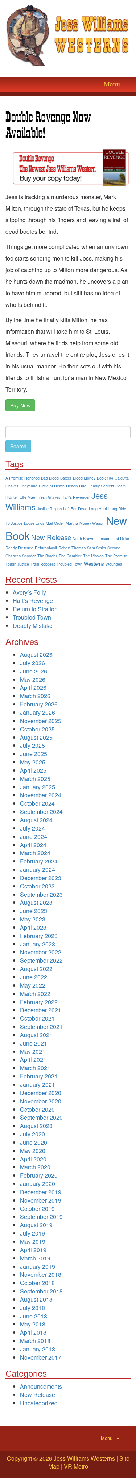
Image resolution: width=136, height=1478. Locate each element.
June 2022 (33, 977)
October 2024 (37, 803)
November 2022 (40, 952)
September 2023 (41, 894)
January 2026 (37, 712)
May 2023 (32, 919)
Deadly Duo (76, 486)
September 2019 (41, 1216)
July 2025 (32, 745)
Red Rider (120, 538)
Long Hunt (98, 508)
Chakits (11, 486)
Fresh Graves (48, 497)
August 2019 (36, 1225)
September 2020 (41, 1117)
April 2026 (33, 687)
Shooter (29, 555)
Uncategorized (39, 1403)
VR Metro (76, 1466)
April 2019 (33, 1250)
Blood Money (84, 478)
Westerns (94, 563)
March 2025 (35, 778)
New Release (51, 537)
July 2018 (32, 1308)
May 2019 (32, 1241)
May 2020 (32, 1150)
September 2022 (41, 960)
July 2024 (32, 828)
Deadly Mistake (33, 625)
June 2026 (33, 671)
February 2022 (39, 1002)
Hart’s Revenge (33, 600)
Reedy (11, 547)
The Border (47, 555)
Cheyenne (28, 486)
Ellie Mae (27, 497)
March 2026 (35, 696)
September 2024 (41, 811)
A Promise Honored (22, 478)
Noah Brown (83, 538)
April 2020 (33, 1159)
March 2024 (35, 853)
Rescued (25, 547)
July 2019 (32, 1233)
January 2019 (37, 1266)
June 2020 (33, 1142)
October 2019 (37, 1208)
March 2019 (35, 1258)
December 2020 (40, 1093)
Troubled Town (69, 564)
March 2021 (35, 1068)
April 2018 (33, 1332)
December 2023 (40, 878)
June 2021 (33, 1043)
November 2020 (40, 1101)
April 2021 (33, 1059)
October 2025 (37, 729)
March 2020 (35, 1167)
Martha (72, 523)
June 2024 (33, 836)
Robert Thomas (72, 547)
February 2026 (39, 704)
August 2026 (36, 654)
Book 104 (105, 478)
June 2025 (33, 753)
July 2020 (32, 1134)
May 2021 (32, 1051)
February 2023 (39, 936)
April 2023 (33, 927)
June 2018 (33, 1316)
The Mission (93, 555)
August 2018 (36, 1299)
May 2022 (32, 985)
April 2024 (33, 845)
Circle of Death (52, 486)
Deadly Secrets (101, 486)
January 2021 (37, 1084)
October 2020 (37, 1109)
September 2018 (41, 1291)
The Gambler (70, 555)
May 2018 (32, 1324)
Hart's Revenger (76, 497)
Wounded (114, 564)
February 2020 (39, 1175)
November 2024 (40, 795)
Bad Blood (50, 478)
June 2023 (33, 911)
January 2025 (37, 787)
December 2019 (40, 1192)
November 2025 (40, 721)
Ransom (103, 538)
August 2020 (36, 1126)
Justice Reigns (49, 508)
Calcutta (122, 478)
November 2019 (40, 1200)
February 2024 (39, 861)
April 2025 (33, 770)
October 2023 (37, 886)
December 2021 (40, 1010)
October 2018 (37, 1283)
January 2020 (37, 1183)
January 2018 (37, 1349)
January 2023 (37, 944)
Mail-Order (55, 523)
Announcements (41, 1386)
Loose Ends (34, 523)
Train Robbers (42, 564)
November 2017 (40, 1357)
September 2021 (41, 1026)
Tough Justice (17, 564)
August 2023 (36, 902)
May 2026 (32, 679)
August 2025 (36, 737)
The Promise (116, 555)
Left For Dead (75, 508)
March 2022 (35, 993)
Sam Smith (96, 547)
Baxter (65, 478)
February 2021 (39, 1076)
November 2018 (40, 1274)
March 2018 (35, 1340)
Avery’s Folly (29, 592)
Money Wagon (91, 523)
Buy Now (20, 405)
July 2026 (32, 663)
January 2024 (37, 869)
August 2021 (36, 1035)
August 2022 (36, 968)
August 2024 (36, 820)
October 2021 (37, 1018)
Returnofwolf (46, 547)
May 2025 (32, 762)
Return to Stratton (35, 609)
